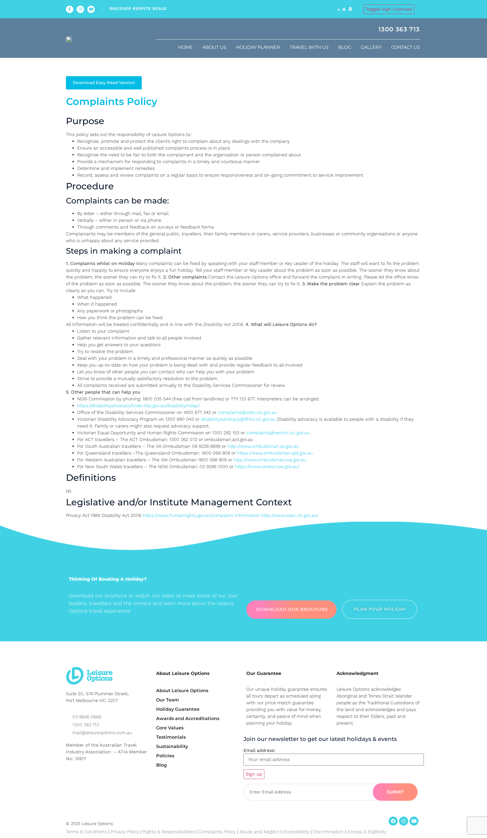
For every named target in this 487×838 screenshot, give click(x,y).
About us (214, 47)
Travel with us (309, 47)
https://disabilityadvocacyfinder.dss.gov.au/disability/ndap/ (138, 405)
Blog (344, 47)
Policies (165, 755)
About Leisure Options (182, 690)
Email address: (259, 750)
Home (185, 47)
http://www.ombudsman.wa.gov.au (270, 459)
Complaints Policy (217, 831)
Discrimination (329, 831)
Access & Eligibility (366, 831)
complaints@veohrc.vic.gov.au (277, 432)
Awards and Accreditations (187, 718)
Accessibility (296, 831)
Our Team (167, 700)
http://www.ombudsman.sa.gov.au (263, 446)
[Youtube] (91, 9)
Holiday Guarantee (178, 709)
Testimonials (171, 737)
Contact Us (405, 47)
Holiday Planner (258, 47)
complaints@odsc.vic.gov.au (247, 412)
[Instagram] (80, 9)
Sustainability (172, 746)
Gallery (371, 47)
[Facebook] (393, 821)
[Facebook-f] (69, 9)
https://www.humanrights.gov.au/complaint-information (201, 515)
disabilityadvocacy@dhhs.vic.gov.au (238, 419)
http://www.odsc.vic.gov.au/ (289, 515)
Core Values (169, 727)
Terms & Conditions (86, 831)
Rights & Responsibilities (168, 831)
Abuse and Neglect (259, 831)
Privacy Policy (125, 831)
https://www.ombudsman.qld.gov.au (275, 453)
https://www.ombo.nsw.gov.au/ (267, 466)
